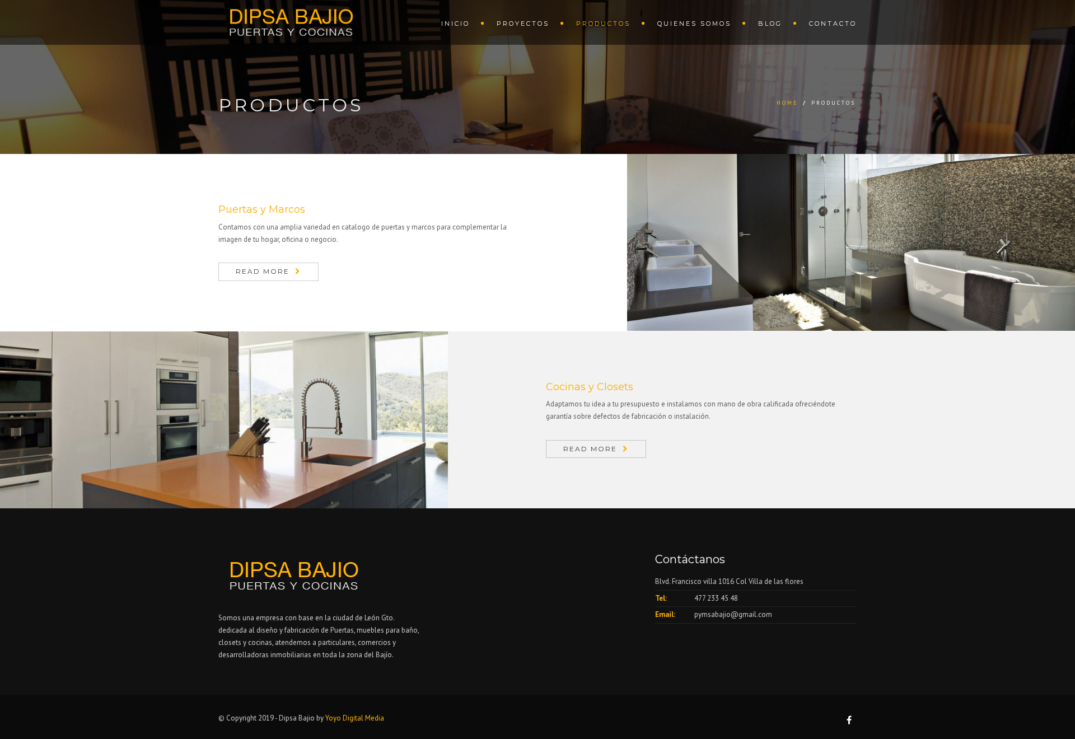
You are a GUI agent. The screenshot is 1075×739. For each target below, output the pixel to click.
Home (787, 102)
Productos (603, 23)
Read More (262, 271)
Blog (770, 23)
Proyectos (523, 23)
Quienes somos (694, 23)
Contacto (833, 23)
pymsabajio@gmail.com (733, 614)
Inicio (455, 23)
